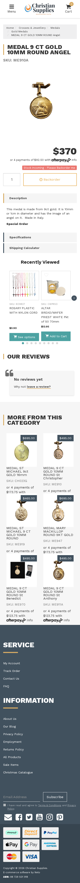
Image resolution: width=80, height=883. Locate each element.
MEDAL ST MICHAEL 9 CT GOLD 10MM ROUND (18, 533)
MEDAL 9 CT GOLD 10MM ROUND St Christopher (53, 473)
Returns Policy (13, 749)
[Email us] (8, 816)
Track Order (11, 671)
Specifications (20, 237)
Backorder (52, 179)
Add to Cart (58, 336)
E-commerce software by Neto (21, 872)
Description (18, 198)
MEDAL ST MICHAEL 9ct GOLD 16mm (17, 471)
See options (26, 337)
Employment (12, 741)
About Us (9, 718)
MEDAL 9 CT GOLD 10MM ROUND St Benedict (16, 593)
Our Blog (9, 726)
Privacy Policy (13, 734)
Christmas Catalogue (18, 772)
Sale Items (11, 764)
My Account (11, 663)
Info (74, 159)
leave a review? (39, 386)
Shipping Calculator (24, 248)
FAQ (6, 686)
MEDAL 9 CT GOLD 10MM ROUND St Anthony (53, 593)
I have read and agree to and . (41, 807)
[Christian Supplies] (40, 9)
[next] (74, 298)
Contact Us (11, 678)
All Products (12, 757)
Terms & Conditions (49, 805)
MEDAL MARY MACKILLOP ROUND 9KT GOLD (58, 531)
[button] (14, 275)
